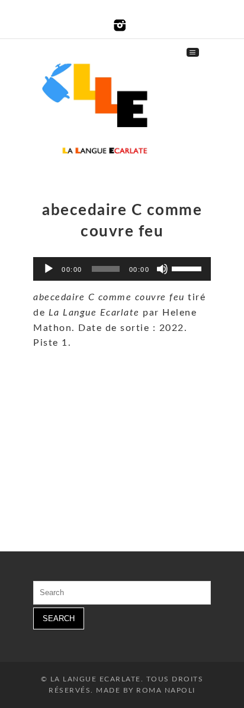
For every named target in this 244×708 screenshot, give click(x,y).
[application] (122, 269)
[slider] (188, 267)
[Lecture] (48, 269)
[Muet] (162, 269)
